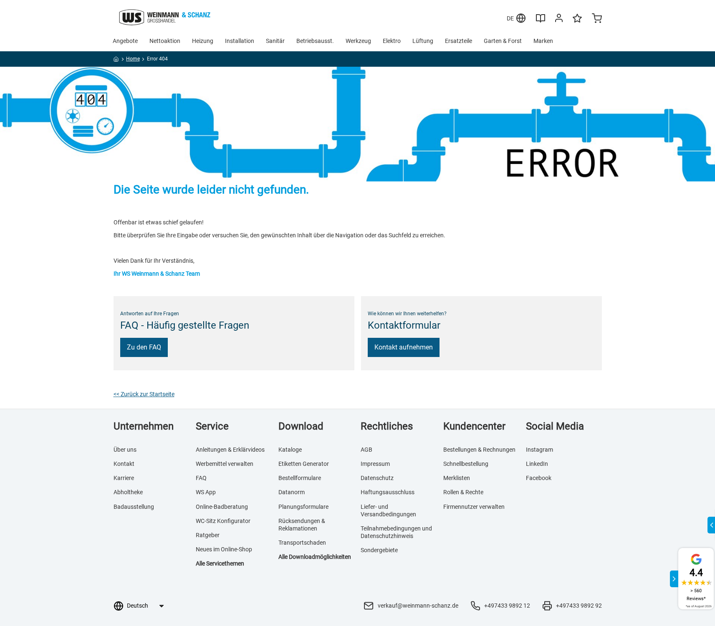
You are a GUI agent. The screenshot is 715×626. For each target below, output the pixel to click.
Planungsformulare (303, 506)
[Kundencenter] (559, 19)
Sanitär (275, 41)
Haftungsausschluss (387, 492)
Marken (543, 41)
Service (212, 426)
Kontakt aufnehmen (403, 347)
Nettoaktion (164, 41)
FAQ (201, 478)
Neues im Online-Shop (224, 549)
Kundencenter (474, 426)
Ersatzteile (458, 41)
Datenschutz (377, 478)
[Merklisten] (577, 22)
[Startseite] (116, 60)
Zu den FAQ (144, 347)
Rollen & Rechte (463, 492)
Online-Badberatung (222, 506)
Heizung (202, 41)
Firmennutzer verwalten (474, 506)
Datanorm (291, 492)
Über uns (125, 449)
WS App (206, 492)
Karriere (124, 478)
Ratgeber (208, 535)
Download (300, 426)
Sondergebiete (379, 550)
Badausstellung (134, 506)
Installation (239, 41)
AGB (366, 449)
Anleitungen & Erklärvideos (230, 449)
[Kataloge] (540, 21)
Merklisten (456, 478)
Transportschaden (302, 542)
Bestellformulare (299, 478)
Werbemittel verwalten (224, 463)
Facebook (538, 478)
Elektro (392, 41)
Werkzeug (358, 41)
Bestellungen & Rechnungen (479, 449)
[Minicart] (597, 19)
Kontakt (124, 463)
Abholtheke (128, 492)
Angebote (125, 41)
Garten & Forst (503, 41)
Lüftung (422, 41)
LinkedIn (537, 463)
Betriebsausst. (315, 41)
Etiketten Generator (303, 463)
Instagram (539, 449)
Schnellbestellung (465, 463)
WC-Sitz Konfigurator (223, 521)
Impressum (375, 463)
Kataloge (290, 449)
